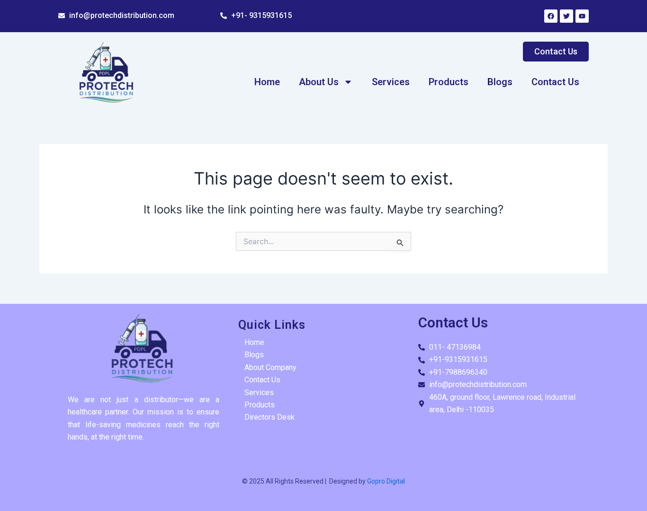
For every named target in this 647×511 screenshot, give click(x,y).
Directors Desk (269, 417)
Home (267, 82)
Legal (472, 481)
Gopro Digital (385, 481)
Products (448, 82)
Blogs (499, 82)
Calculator (500, 481)
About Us (319, 82)
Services (391, 82)
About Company (270, 367)
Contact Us (555, 82)
